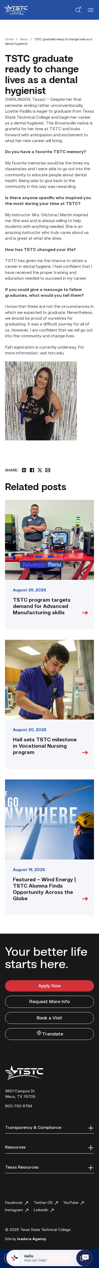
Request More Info (49, 1001)
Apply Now (49, 986)
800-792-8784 (18, 1106)
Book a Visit (49, 1018)
